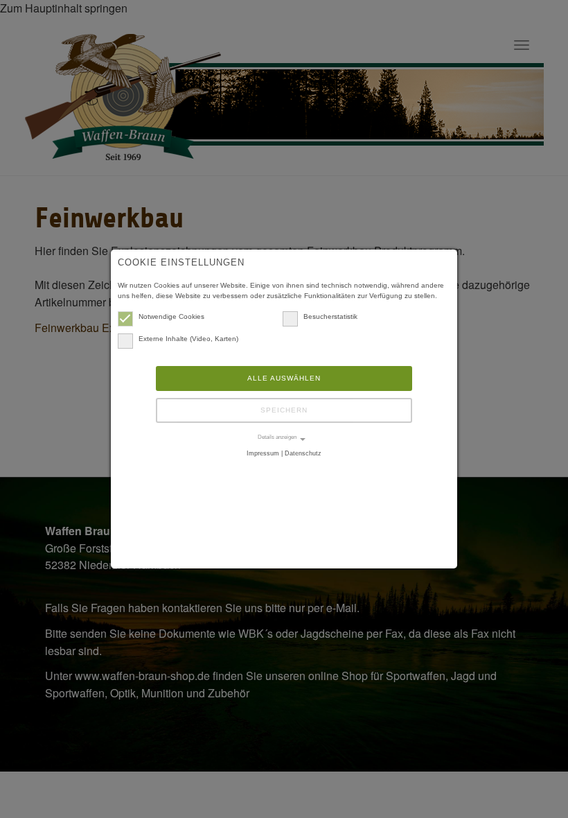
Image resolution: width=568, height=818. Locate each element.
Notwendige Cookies (171, 316)
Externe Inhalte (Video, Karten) (188, 338)
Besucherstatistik (330, 316)
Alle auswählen (284, 378)
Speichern (284, 410)
